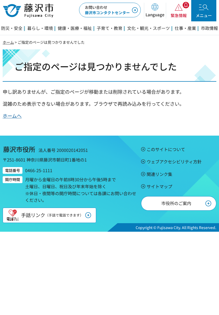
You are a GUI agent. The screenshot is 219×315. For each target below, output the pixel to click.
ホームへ (12, 115)
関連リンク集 (159, 174)
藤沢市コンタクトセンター (107, 10)
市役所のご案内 (176, 203)
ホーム (8, 42)
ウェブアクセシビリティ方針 (174, 161)
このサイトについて (166, 149)
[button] (155, 10)
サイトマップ (159, 186)
